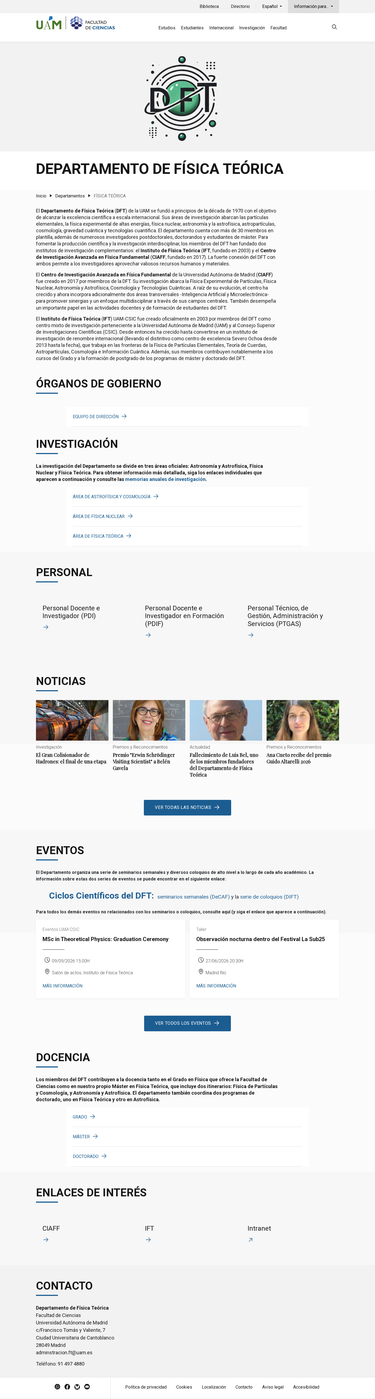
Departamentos (70, 196)
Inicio (41, 196)
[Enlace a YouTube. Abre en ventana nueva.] (87, 1387)
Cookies (184, 1387)
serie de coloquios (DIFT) (269, 897)
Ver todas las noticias (183, 807)
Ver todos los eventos (183, 1023)
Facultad (278, 27)
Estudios (166, 27)
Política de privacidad (146, 1387)
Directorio (240, 6)
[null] (334, 28)
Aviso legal (273, 1387)
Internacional (221, 27)
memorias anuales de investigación (165, 479)
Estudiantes (192, 27)
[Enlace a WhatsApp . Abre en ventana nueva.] (57, 1387)
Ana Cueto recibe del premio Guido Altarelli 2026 (303, 737)
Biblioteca (209, 6)
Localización (214, 1387)
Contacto (244, 1387)
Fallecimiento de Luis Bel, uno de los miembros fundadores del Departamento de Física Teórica (226, 743)
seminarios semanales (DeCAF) (193, 897)
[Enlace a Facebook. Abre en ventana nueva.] (67, 1387)
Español (270, 6)
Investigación (252, 27)
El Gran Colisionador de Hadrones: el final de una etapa (72, 737)
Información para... (312, 6)
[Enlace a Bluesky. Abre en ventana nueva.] (77, 1387)
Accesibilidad (306, 1387)
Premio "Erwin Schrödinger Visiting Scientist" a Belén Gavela (149, 740)
